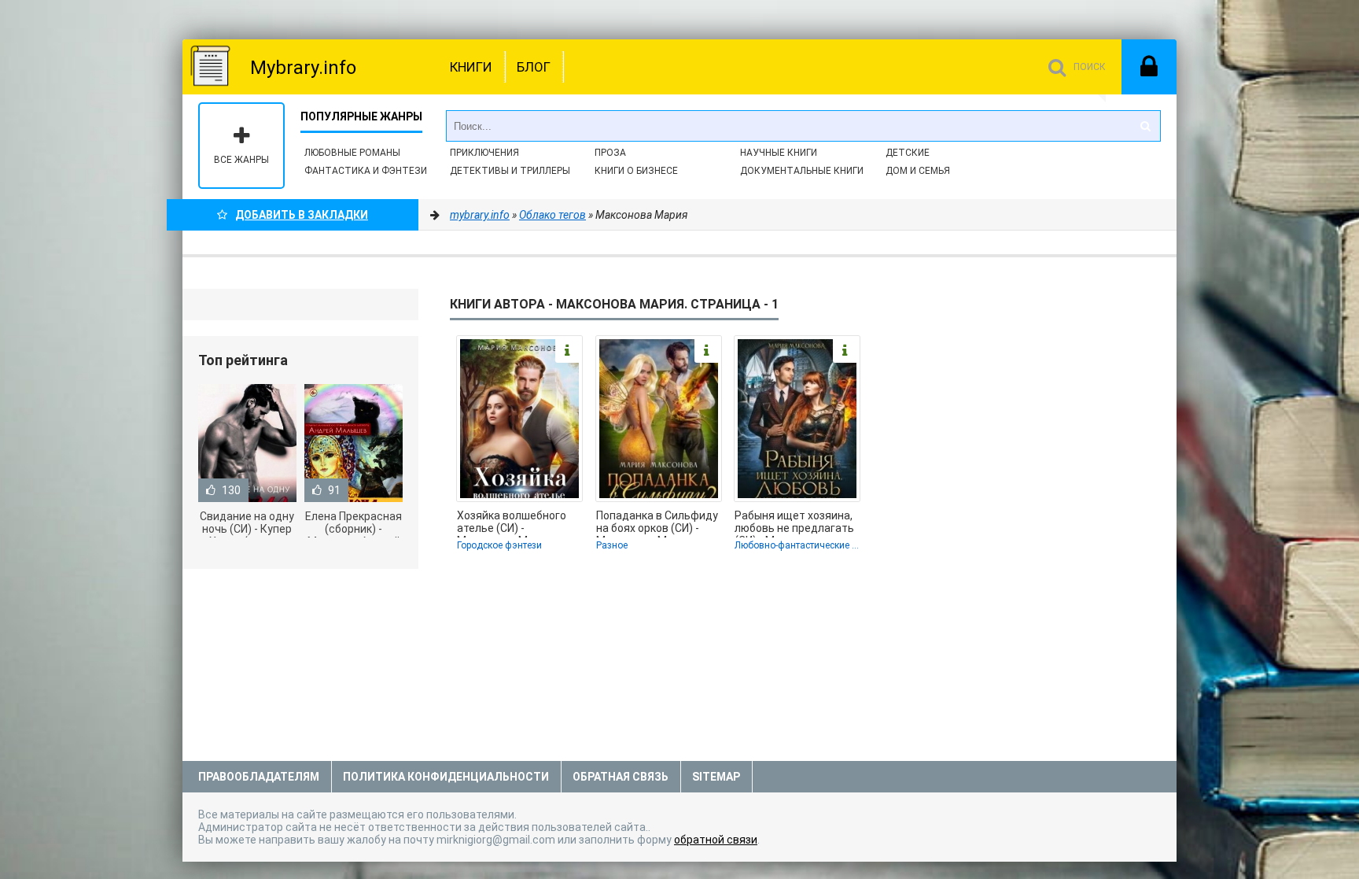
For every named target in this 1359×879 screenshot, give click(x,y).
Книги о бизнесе (636, 170)
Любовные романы (352, 152)
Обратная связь (620, 776)
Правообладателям (258, 776)
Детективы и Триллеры (510, 170)
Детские (908, 152)
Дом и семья (918, 170)
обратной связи (715, 839)
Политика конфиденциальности (446, 776)
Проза (610, 152)
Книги (471, 67)
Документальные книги (802, 170)
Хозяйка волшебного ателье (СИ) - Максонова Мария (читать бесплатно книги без (511, 523)
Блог (534, 67)
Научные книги (778, 152)
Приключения (484, 152)
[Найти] (1145, 126)
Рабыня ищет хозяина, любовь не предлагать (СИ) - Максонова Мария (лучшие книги (794, 523)
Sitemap (716, 776)
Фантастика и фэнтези (365, 170)
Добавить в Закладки (301, 215)
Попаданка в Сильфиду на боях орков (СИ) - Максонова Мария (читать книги (657, 523)
